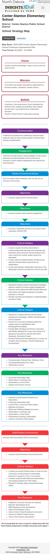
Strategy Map (9, 38)
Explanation (21, 38)
